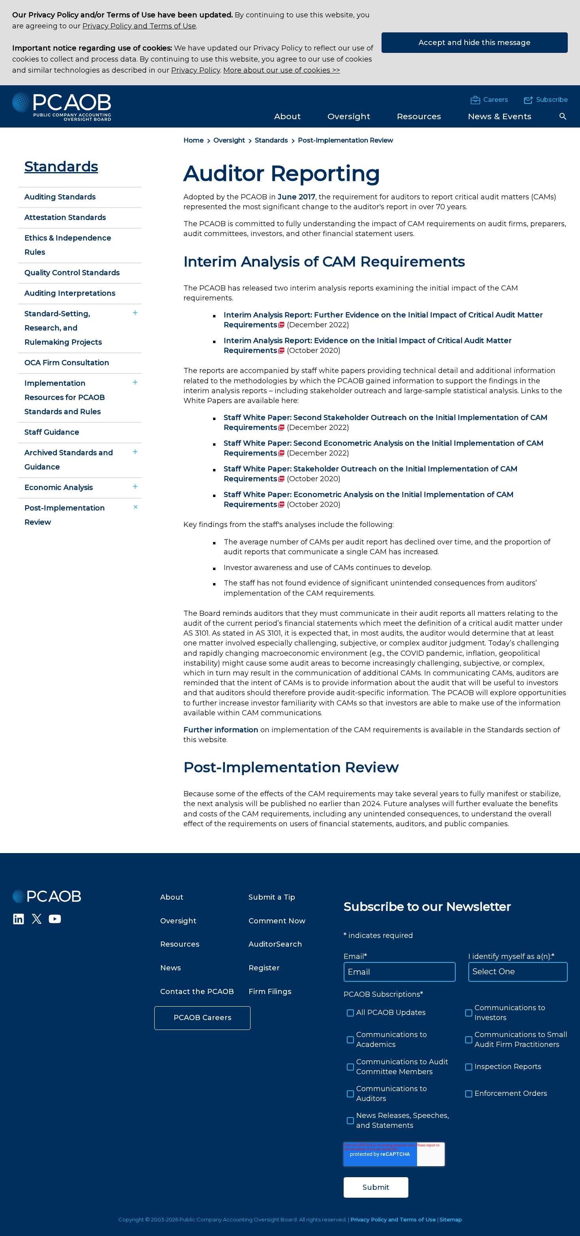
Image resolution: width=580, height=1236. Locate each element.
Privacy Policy (195, 70)
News (170, 968)
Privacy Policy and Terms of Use (139, 26)
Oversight (229, 140)
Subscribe (552, 99)
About (171, 897)
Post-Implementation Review (345, 140)
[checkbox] (456, 1067)
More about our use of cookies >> (281, 70)
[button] (563, 116)
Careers (495, 99)
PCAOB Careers (202, 1017)
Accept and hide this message (475, 42)
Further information (220, 730)
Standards (271, 140)
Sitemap (451, 1219)
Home (193, 140)
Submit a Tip (272, 897)
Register (264, 968)
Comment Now (277, 921)
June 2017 (296, 197)
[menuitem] (287, 116)
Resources (179, 944)
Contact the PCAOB (197, 991)
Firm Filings (270, 991)
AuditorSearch (275, 944)
